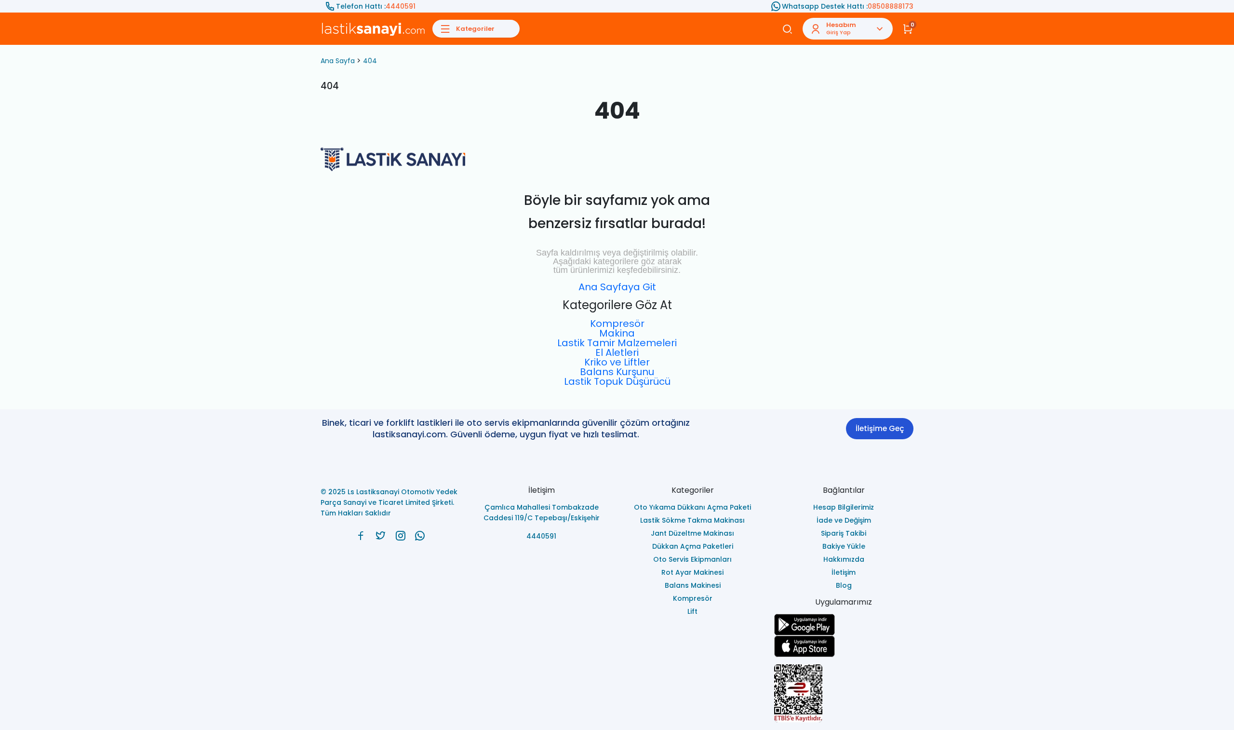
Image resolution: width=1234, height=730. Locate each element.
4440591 (401, 6)
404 (370, 60)
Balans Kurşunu (617, 372)
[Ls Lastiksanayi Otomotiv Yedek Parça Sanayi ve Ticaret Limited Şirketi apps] (844, 646)
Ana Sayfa (338, 60)
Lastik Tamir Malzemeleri (617, 343)
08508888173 (890, 6)
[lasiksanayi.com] (361, 535)
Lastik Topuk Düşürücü (617, 381)
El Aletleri (617, 352)
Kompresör (617, 323)
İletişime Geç (880, 428)
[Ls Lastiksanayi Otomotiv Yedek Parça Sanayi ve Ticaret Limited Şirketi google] (844, 624)
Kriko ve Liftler (617, 362)
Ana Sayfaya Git (617, 287)
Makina (617, 333)
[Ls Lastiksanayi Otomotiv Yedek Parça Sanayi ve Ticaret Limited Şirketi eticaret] (844, 693)
